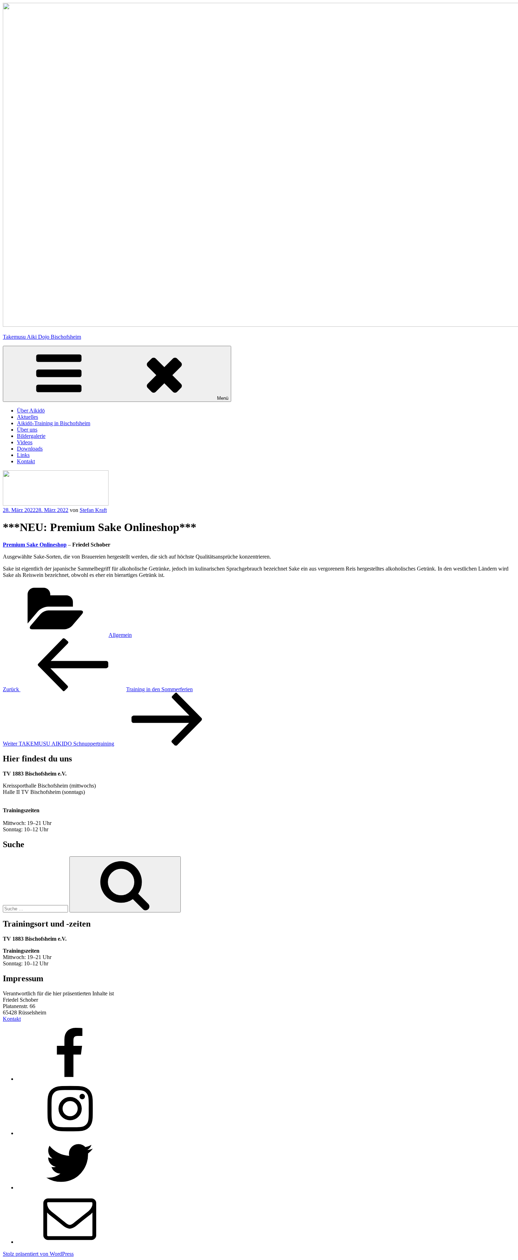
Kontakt (26, 461)
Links (23, 455)
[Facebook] (70, 1079)
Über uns (27, 430)
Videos (24, 442)
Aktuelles (27, 417)
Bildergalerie (31, 436)
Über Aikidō (31, 411)
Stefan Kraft (93, 510)
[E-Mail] (70, 1242)
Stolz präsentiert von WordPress (38, 1254)
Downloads (30, 449)
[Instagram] (70, 1133)
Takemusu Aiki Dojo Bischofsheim (42, 337)
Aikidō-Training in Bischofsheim (53, 423)
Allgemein (120, 635)
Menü (222, 398)
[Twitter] (70, 1187)
